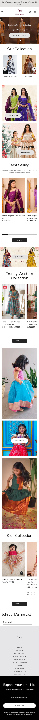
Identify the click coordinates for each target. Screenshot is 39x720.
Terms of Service (23, 714)
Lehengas (22, 76)
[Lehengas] (22, 64)
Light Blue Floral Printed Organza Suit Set (11, 323)
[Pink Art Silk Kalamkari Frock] (13, 559)
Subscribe (19, 705)
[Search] (30, 12)
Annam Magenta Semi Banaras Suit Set (13, 217)
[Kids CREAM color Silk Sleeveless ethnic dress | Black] (35, 593)
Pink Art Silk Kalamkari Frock (12, 579)
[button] (5, 69)
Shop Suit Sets (19, 35)
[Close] (35, 680)
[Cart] (35, 12)
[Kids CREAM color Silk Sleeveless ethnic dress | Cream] (28, 593)
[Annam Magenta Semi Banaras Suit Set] (13, 195)
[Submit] (36, 622)
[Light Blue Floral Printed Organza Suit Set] (13, 301)
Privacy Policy (11, 714)
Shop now (13, 115)
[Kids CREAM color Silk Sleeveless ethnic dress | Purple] (31, 593)
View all (19, 240)
